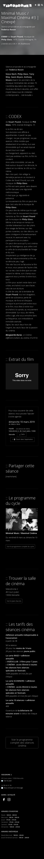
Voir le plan (7, 781)
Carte (23, 434)
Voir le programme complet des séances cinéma (22, 742)
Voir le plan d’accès (14, 601)
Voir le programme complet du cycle (20, 546)
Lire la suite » (27, 95)
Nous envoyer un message (13, 788)
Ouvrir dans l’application (24, 439)
